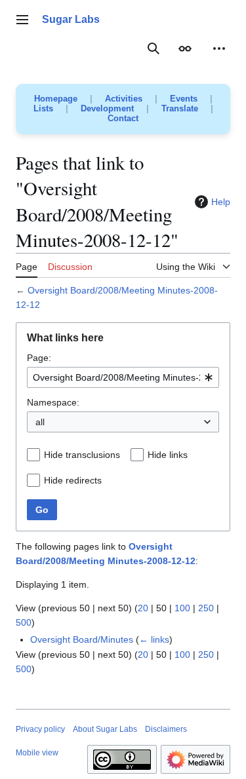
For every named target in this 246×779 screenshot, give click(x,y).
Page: (39, 357)
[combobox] (123, 377)
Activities (123, 99)
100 (182, 608)
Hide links (168, 454)
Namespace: (53, 402)
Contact (123, 118)
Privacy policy (40, 729)
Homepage (55, 99)
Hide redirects (73, 480)
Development (107, 108)
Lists (43, 108)
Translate (179, 108)
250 (206, 608)
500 (23, 622)
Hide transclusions (82, 454)
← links (154, 639)
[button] (22, 19)
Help (220, 202)
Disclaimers (166, 729)
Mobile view (37, 752)
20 (143, 608)
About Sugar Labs (105, 729)
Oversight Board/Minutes (81, 639)
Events (183, 99)
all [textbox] (40, 422)
